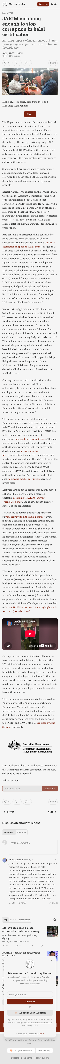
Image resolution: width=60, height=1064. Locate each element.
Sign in (54, 4)
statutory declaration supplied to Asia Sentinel (28, 245)
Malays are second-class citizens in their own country (21, 929)
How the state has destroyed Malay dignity (20, 937)
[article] (30, 936)
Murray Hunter (16, 53)
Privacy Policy (32, 1025)
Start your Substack (22, 1050)
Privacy (32, 1040)
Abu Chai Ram (16, 859)
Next (50, 812)
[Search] (55, 920)
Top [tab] (5, 919)
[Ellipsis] (56, 859)
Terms (41, 1040)
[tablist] (15, 832)
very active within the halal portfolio (25, 517)
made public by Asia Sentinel (30, 439)
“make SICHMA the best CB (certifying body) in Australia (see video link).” (29, 609)
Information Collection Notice (39, 1022)
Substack (15, 1057)
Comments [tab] (9, 832)
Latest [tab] (13, 919)
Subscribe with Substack (32, 1012)
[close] (51, 960)
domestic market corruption (24, 479)
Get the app (44, 1050)
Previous (11, 812)
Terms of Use (46, 1019)
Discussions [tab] (24, 919)
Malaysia (7, 13)
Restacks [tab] (21, 832)
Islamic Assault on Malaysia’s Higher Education (21, 954)
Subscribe (43, 4)
